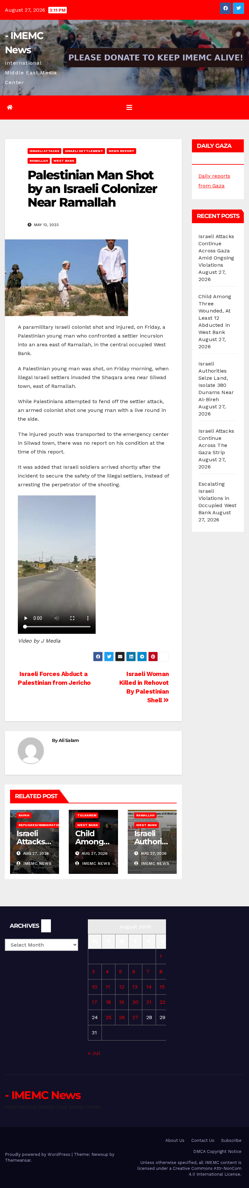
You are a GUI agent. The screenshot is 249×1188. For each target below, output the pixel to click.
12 (121, 987)
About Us (174, 1140)
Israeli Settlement (84, 151)
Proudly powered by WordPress (38, 1154)
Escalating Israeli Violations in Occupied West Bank (217, 498)
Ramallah (39, 160)
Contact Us (202, 1140)
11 (108, 987)
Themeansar (17, 1160)
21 (148, 1002)
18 (108, 1002)
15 (162, 987)
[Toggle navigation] (129, 107)
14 (149, 987)
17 (94, 1002)
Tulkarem (86, 815)
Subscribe (231, 1140)
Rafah (24, 815)
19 (121, 1002)
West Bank (63, 160)
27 (135, 1017)
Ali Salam (69, 740)
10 (94, 987)
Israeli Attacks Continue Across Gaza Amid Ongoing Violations (216, 250)
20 (135, 1002)
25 (109, 1017)
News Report (121, 151)
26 (122, 1017)
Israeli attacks (44, 151)
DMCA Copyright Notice (217, 1151)
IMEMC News (37, 863)
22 (162, 1002)
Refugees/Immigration (40, 825)
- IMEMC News (43, 1095)
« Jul (94, 1053)
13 (134, 987)
